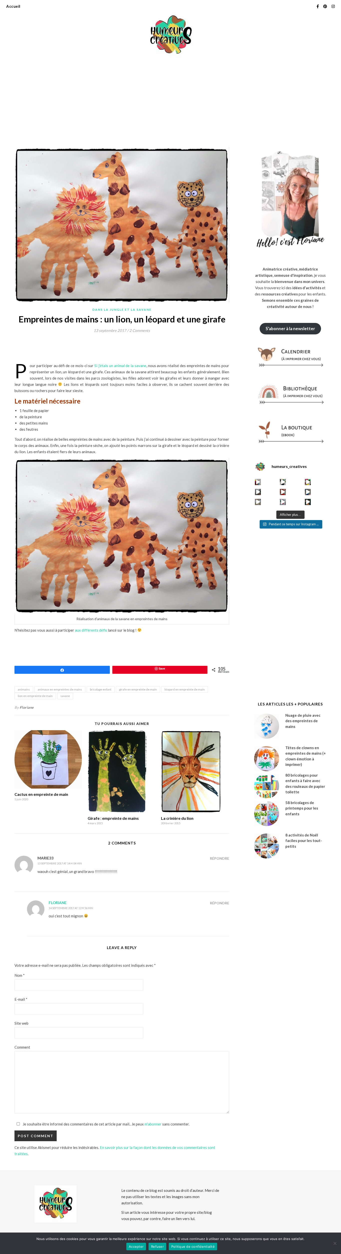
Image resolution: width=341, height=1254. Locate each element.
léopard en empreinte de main (185, 689)
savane (65, 696)
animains (24, 689)
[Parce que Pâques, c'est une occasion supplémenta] (258, 482)
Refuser (157, 1247)
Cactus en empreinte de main (41, 794)
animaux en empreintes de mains (60, 689)
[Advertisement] (170, 100)
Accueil (13, 6)
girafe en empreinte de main (138, 689)
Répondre (219, 858)
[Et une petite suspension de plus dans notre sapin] (308, 502)
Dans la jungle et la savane (122, 309)
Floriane (27, 707)
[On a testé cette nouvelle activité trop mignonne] (308, 492)
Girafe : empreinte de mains (113, 818)
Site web (21, 1023)
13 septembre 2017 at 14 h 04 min (59, 863)
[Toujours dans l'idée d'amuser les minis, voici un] (283, 492)
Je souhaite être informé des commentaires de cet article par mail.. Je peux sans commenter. (105, 1124)
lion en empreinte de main (35, 696)
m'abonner (153, 1124)
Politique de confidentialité (193, 1247)
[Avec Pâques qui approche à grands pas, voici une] (308, 482)
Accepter (136, 1247)
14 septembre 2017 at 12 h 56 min (71, 908)
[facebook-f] (318, 6)
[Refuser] (334, 1243)
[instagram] (333, 6)
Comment (22, 1047)
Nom (19, 975)
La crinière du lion (177, 818)
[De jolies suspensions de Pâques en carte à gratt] (283, 482)
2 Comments (139, 330)
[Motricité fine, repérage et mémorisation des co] (258, 492)
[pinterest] (325, 6)
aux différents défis (91, 630)
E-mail (20, 999)
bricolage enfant (100, 689)
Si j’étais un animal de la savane (120, 365)
